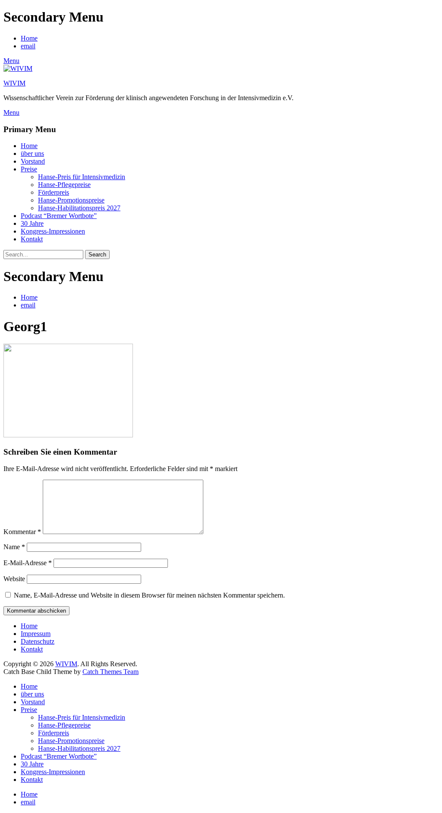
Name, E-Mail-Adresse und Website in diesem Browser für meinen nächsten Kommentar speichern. (149, 595)
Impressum (36, 633)
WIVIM (14, 83)
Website (14, 578)
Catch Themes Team (110, 671)
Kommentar (22, 531)
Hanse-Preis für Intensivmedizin (81, 176)
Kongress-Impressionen (53, 231)
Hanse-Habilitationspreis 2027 (79, 208)
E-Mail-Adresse (27, 562)
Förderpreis (53, 192)
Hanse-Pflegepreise (64, 184)
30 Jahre (32, 223)
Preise (29, 169)
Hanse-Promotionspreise (71, 200)
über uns (32, 153)
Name (14, 546)
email (28, 46)
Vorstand (33, 161)
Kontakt (32, 239)
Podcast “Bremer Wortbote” (59, 215)
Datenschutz (37, 641)
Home (29, 38)
